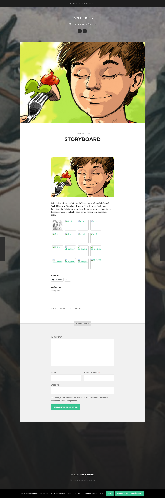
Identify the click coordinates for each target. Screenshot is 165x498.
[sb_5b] (57, 250)
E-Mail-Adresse (92, 372)
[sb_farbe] (95, 263)
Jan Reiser (82, 18)
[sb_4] (70, 238)
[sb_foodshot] (70, 263)
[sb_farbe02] (83, 263)
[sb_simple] (83, 250)
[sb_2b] (95, 225)
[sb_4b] (83, 238)
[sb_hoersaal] (57, 263)
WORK (73, 4)
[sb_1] (57, 225)
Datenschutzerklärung (129, 493)
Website (55, 385)
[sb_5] (95, 238)
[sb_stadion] (95, 250)
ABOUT (85, 4)
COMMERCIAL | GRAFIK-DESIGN (67, 309)
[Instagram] (85, 31)
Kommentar (56, 337)
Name (54, 372)
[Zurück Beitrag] (2, 249)
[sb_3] (57, 238)
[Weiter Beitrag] (162, 249)
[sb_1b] (70, 225)
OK (109, 493)
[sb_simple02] (70, 250)
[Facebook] (80, 31)
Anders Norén (88, 480)
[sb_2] (83, 225)
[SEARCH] (96, 4)
